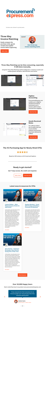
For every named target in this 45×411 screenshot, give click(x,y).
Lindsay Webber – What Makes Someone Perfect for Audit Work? (12, 206)
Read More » (7, 229)
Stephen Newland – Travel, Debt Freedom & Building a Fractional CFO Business (32, 206)
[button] (32, 42)
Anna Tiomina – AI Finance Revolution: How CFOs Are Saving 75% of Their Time (12, 250)
